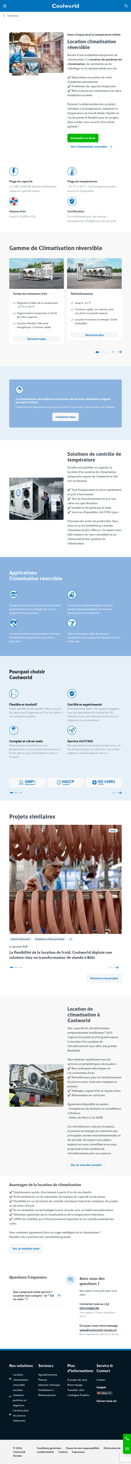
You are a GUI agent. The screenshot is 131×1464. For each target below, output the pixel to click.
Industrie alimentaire (20, 939)
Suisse (104, 1393)
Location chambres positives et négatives (19, 1397)
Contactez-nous (65, 417)
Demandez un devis (83, 138)
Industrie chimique (49, 1384)
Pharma (42, 1379)
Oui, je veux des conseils (86, 1165)
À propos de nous (77, 1379)
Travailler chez (75, 1390)
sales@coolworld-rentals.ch (98, 1330)
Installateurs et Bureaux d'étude (49, 939)
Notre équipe (75, 1384)
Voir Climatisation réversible (89, 146)
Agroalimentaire (47, 1374)
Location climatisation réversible (20, 1379)
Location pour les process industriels (21, 1415)
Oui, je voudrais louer (26, 1248)
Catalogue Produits (78, 1395)
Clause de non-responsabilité (82, 1448)
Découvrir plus (36, 339)
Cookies (63, 1451)
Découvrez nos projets (104, 978)
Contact (100, 1379)
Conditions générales (49, 1448)
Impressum (78, 1451)
